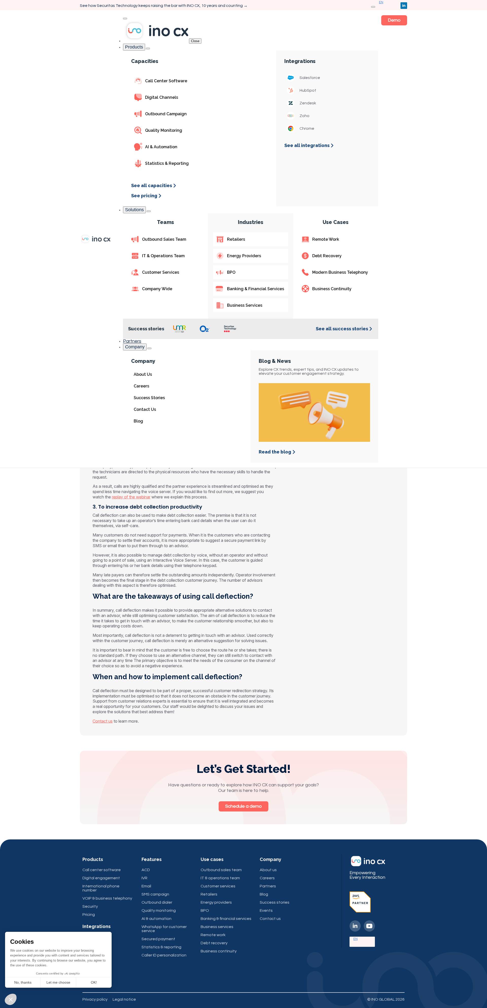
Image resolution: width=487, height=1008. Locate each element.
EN (355, 939)
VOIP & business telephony (107, 898)
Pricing (88, 915)
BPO (205, 910)
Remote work (213, 935)
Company (135, 346)
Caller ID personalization (164, 955)
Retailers (209, 894)
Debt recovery (214, 943)
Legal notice (124, 999)
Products (134, 47)
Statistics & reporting (161, 947)
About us (268, 870)
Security (90, 906)
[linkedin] (404, 5)
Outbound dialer (157, 902)
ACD (146, 870)
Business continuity (219, 951)
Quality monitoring (159, 910)
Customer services (218, 886)
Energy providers (216, 902)
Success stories (274, 902)
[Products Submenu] (148, 48)
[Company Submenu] (149, 348)
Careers (267, 878)
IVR (144, 878)
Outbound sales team (221, 870)
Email (146, 886)
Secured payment (158, 939)
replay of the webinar (131, 496)
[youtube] (369, 926)
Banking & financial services (226, 919)
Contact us (103, 721)
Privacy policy (95, 999)
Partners (132, 341)
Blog (264, 894)
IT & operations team (220, 878)
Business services (217, 927)
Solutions (134, 209)
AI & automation (156, 919)
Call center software (101, 870)
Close (195, 41)
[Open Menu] (373, 7)
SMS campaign (155, 894)
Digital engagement (101, 878)
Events (266, 910)
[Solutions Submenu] (149, 211)
